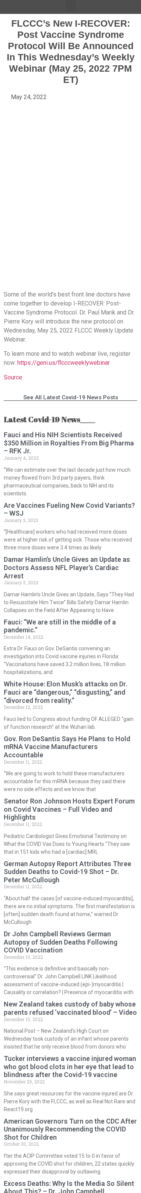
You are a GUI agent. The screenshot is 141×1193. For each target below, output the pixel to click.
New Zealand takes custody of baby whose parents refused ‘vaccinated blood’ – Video (70, 1008)
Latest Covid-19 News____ (49, 419)
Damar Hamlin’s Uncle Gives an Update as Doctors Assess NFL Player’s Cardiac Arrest (67, 567)
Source (13, 377)
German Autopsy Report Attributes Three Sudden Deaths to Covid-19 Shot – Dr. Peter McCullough (67, 872)
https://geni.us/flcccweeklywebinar (63, 362)
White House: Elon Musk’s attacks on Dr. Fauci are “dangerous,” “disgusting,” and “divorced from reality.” (65, 692)
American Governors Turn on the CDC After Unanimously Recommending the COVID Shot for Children (70, 1129)
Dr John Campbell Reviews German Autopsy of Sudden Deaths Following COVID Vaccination (60, 942)
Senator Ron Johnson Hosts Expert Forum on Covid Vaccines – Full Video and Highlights (69, 809)
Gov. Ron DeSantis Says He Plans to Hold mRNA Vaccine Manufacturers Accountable (67, 747)
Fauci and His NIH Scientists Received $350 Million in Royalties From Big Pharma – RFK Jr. (69, 443)
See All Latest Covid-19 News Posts (70, 397)
